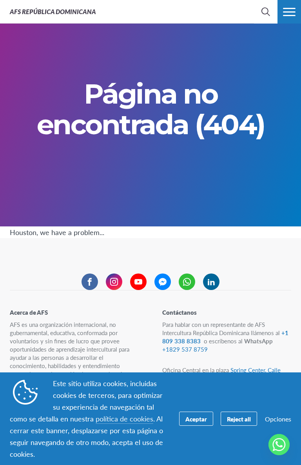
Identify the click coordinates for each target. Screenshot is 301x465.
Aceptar (196, 419)
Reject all (239, 419)
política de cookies (124, 418)
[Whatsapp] (279, 444)
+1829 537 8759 (185, 349)
